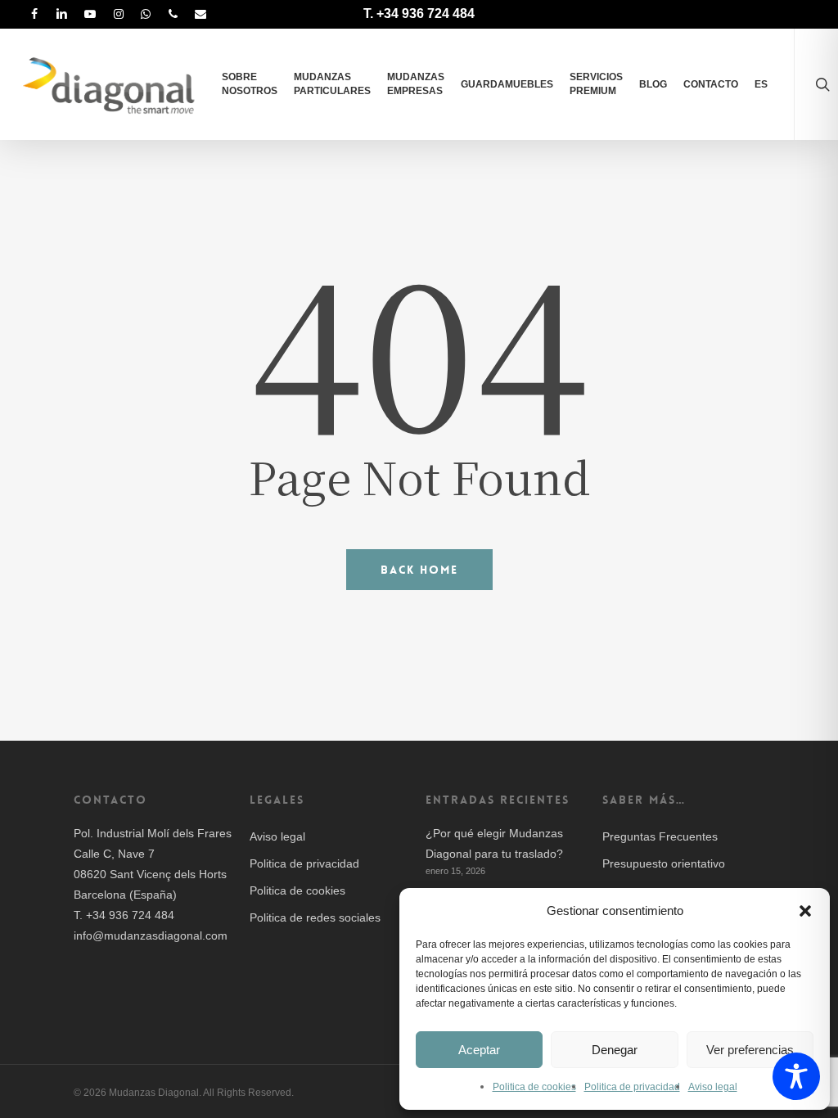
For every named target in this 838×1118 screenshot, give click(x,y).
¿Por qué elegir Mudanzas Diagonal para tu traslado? (494, 843)
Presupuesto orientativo (663, 863)
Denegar (615, 1050)
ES (761, 84)
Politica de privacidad (632, 1087)
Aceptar (479, 1050)
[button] (805, 911)
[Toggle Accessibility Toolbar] (796, 1076)
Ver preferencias (750, 1050)
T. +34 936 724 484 (419, 13)
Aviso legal (712, 1087)
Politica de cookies (534, 1087)
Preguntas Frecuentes (660, 836)
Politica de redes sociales (315, 917)
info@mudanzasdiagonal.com (151, 935)
